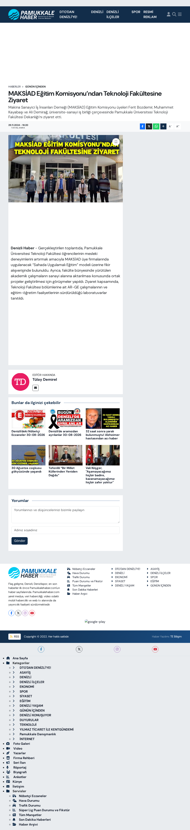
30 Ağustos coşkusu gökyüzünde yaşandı (27, 469)
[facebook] (41, 649)
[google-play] (95, 621)
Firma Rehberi (24, 758)
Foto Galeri (21, 744)
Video (17, 748)
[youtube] (155, 649)
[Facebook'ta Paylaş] (142, 126)
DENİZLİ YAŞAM (124, 585)
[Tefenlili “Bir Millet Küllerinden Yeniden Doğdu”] (66, 455)
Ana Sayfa (20, 658)
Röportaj (19, 767)
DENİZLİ (97, 12)
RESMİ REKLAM (150, 14)
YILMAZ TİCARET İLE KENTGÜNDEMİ (46, 729)
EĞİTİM (154, 581)
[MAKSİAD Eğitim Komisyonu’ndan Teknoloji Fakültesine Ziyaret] (65, 168)
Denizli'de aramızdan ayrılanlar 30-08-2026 (65, 433)
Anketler (19, 777)
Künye (17, 782)
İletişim (18, 786)
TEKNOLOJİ (28, 725)
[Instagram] (25, 613)
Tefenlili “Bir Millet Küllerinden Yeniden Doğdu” (63, 471)
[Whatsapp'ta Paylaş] (156, 126)
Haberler (14, 86)
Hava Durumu (81, 573)
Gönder (19, 541)
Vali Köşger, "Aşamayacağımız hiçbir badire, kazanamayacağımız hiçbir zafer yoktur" (100, 475)
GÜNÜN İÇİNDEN (35, 86)
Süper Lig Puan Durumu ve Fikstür (44, 810)
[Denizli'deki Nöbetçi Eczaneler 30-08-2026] (28, 418)
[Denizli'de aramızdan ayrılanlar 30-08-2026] (66, 418)
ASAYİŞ (155, 569)
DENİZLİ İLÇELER (113, 14)
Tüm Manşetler (81, 585)
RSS (16, 636)
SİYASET (120, 581)
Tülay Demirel (44, 379)
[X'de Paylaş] (149, 126)
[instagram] (117, 649)
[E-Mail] (35, 388)
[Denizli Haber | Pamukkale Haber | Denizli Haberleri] (31, 14)
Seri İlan (19, 763)
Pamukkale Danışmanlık (37, 734)
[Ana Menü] (180, 14)
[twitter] (79, 649)
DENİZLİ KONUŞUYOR (35, 715)
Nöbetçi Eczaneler (83, 569)
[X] (18, 613)
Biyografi (20, 772)
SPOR (136, 12)
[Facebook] (11, 613)
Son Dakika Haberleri (85, 590)
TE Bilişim (176, 636)
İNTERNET (27, 739)
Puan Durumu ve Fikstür (87, 581)
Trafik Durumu (81, 577)
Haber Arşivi (79, 594)
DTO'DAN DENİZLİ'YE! (68, 14)
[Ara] (174, 14)
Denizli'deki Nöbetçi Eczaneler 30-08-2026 (28, 433)
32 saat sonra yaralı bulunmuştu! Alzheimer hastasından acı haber (103, 434)
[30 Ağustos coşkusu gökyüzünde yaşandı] (28, 455)
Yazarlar (19, 753)
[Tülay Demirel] (20, 381)
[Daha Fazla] (163, 126)
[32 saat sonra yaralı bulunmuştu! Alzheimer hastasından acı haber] (103, 418)
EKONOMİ (121, 577)
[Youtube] (32, 613)
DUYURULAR (29, 720)
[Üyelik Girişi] (169, 14)
